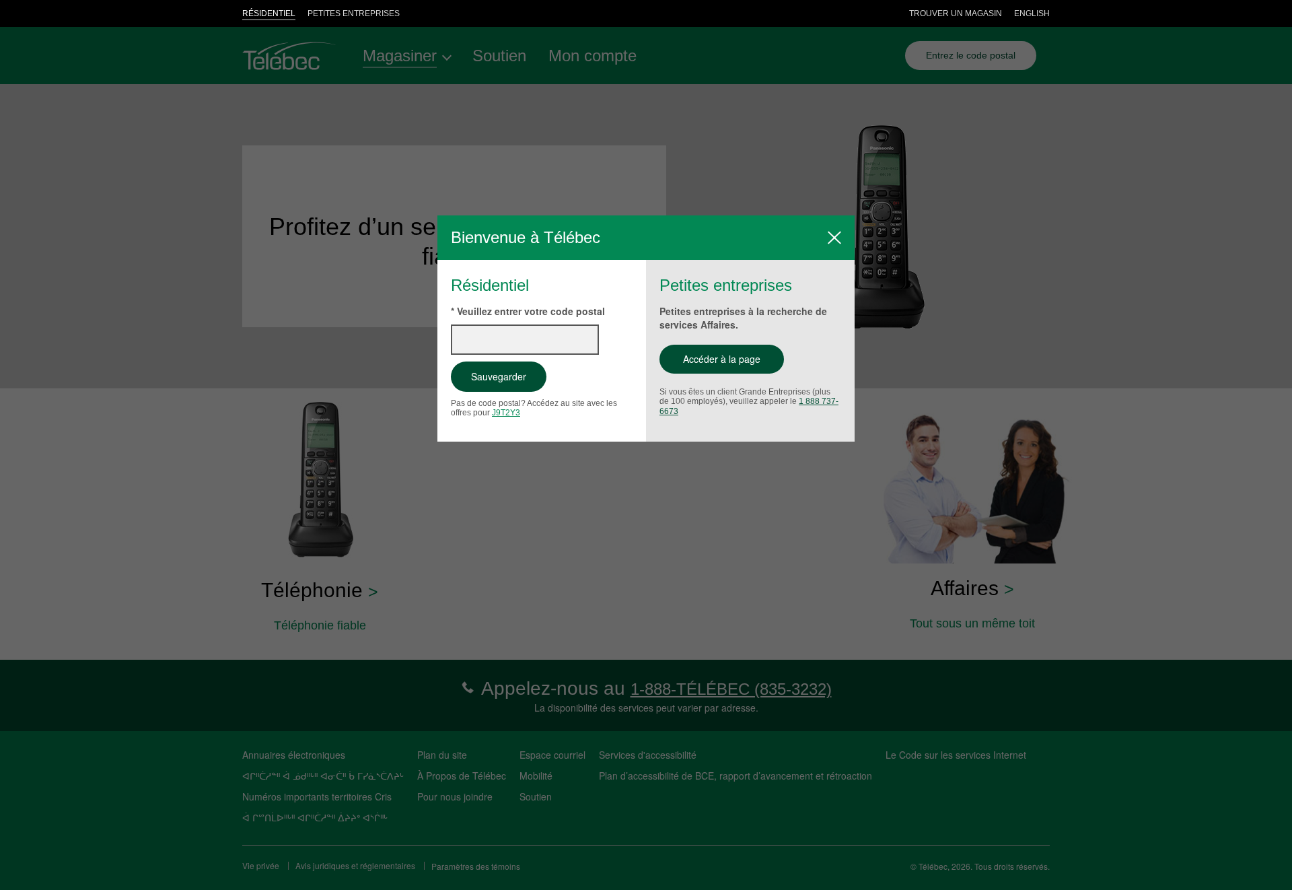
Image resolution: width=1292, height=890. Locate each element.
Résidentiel (268, 13)
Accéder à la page (721, 359)
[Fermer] (834, 238)
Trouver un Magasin (955, 13)
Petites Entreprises (354, 13)
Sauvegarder (498, 376)
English (1032, 13)
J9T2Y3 (506, 412)
